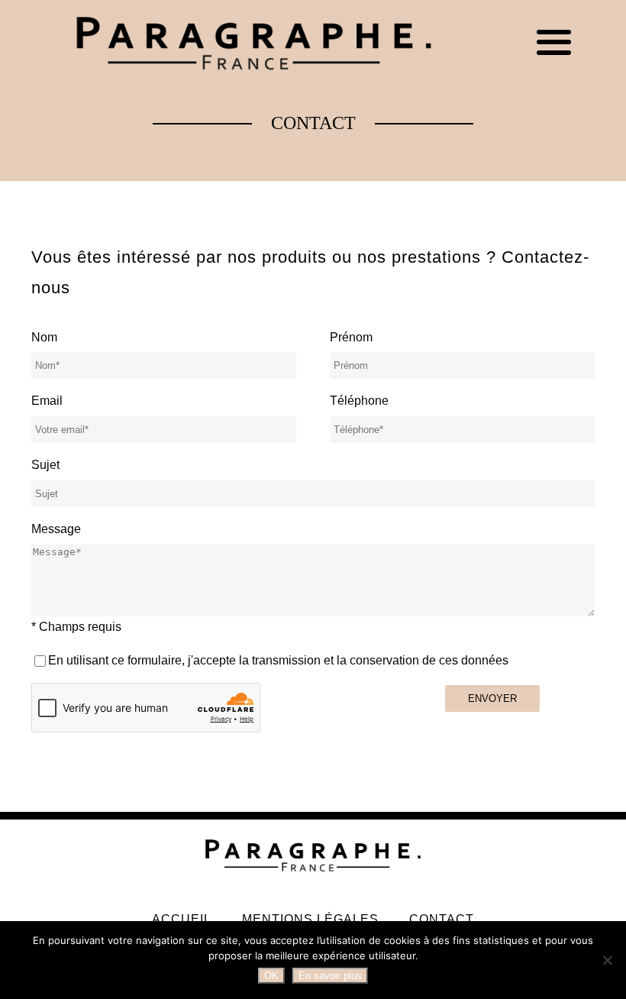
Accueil (271, 153)
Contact (441, 919)
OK (271, 975)
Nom (44, 337)
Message (56, 528)
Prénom (351, 337)
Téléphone (359, 400)
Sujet (45, 464)
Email (47, 400)
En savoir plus (330, 975)
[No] (607, 960)
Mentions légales (310, 919)
